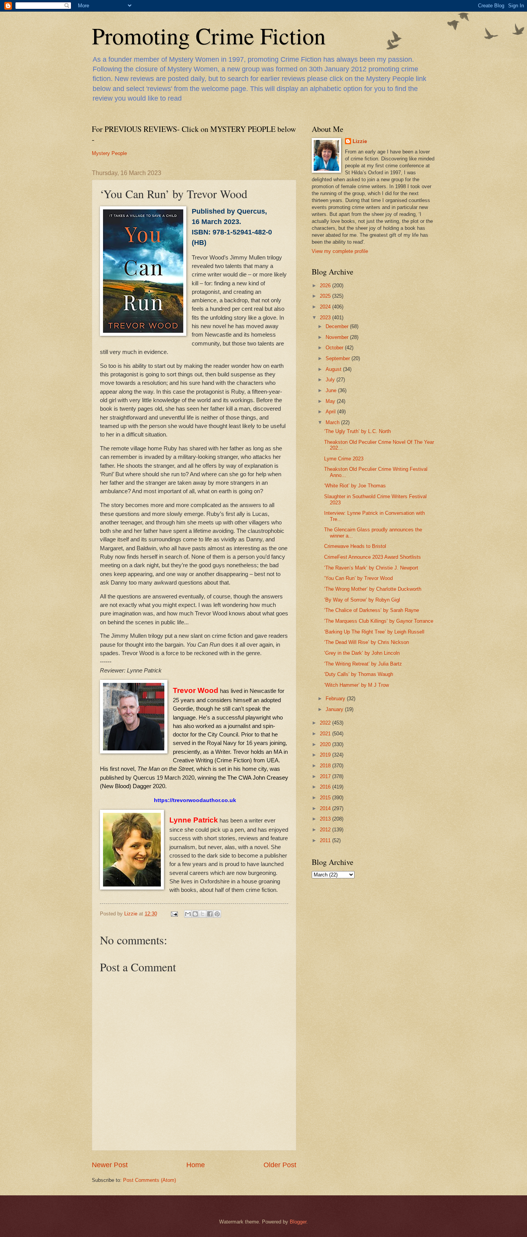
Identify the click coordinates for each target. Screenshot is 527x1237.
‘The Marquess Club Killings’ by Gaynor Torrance (378, 621)
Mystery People (109, 153)
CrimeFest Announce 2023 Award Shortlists (372, 557)
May (331, 401)
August (334, 369)
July (331, 380)
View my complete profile (340, 251)
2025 (326, 296)
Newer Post (110, 1165)
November (338, 337)
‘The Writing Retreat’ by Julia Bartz (363, 664)
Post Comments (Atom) (149, 1180)
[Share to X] (202, 914)
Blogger (298, 1222)
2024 (326, 307)
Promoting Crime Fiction (209, 35)
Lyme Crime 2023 (343, 459)
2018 (326, 765)
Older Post (280, 1165)
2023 (326, 317)
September (338, 358)
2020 (326, 744)
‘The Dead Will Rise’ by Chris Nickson (366, 642)
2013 (326, 819)
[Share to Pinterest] (217, 914)
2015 (326, 798)
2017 (326, 776)
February (336, 698)
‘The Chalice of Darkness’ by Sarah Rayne (371, 610)
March (333, 422)
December (338, 326)
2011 (326, 840)
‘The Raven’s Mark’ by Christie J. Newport (371, 568)
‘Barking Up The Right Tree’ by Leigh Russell (374, 632)
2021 (326, 733)
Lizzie (360, 141)
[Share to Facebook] (210, 914)
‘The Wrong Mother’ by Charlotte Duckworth (372, 589)
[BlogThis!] (195, 914)
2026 (326, 285)
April (331, 412)
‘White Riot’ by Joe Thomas (355, 486)
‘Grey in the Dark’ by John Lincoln (362, 653)
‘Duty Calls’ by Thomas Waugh (358, 674)
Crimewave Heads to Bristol (355, 546)
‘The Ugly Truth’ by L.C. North (357, 431)
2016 (326, 787)
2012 (326, 830)
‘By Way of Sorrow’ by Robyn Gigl (362, 600)
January (335, 709)
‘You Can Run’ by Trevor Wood (358, 578)
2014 (326, 808)
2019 (326, 755)
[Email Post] (174, 914)
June (332, 390)
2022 (326, 723)
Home (195, 1165)
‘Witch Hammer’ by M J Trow (356, 685)
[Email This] (188, 914)
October (335, 348)
